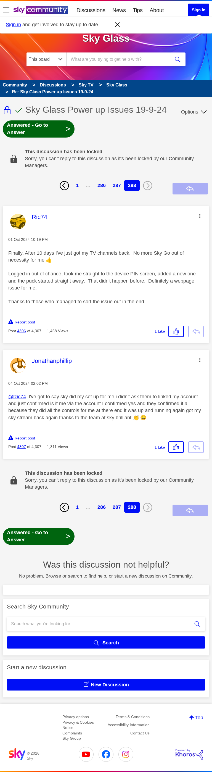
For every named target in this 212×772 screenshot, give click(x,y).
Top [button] (199, 717)
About (157, 10)
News (119, 10)
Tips (138, 10)
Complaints (72, 733)
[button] (200, 216)
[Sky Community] (41, 10)
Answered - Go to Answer (38, 128)
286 (101, 185)
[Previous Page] (64, 185)
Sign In (198, 9)
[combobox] (120, 59)
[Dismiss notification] (117, 24)
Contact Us (140, 733)
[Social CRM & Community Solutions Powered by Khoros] (189, 754)
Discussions (90, 10)
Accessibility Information (129, 725)
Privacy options (75, 717)
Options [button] (189, 112)
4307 (21, 446)
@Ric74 (17, 396)
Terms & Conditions (133, 717)
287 (117, 185)
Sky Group (71, 738)
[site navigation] (6, 10)
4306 (21, 331)
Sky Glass (106, 38)
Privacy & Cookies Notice (78, 725)
